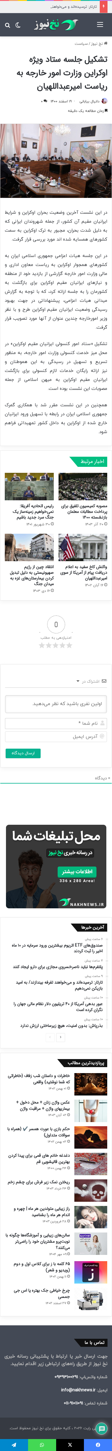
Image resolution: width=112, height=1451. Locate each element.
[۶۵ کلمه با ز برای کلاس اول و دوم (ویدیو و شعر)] (90, 1272)
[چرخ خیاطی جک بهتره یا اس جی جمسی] (90, 1299)
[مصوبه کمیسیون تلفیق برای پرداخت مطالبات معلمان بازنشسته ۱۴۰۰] (83, 486)
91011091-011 (73, 1403)
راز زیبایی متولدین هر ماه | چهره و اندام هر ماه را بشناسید (42, 1211)
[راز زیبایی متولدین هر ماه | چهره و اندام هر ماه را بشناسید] (90, 1217)
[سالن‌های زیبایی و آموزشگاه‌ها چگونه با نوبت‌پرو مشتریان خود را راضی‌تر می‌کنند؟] (90, 1243)
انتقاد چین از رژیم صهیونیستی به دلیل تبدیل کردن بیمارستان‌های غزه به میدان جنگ (32, 575)
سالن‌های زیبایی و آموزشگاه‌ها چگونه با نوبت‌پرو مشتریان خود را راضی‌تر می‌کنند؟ (38, 1241)
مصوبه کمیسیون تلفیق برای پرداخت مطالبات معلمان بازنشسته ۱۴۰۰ (84, 512)
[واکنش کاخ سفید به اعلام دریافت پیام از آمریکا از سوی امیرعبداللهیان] (83, 547)
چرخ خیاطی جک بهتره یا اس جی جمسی (42, 1293)
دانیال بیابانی (89, 101)
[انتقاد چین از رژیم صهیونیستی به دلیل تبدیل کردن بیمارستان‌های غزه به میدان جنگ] (29, 547)
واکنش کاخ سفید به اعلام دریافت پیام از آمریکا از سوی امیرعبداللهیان (83, 572)
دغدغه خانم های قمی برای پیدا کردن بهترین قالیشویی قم (39, 1158)
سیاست (81, 44)
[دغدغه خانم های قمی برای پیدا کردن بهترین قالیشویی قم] (90, 1164)
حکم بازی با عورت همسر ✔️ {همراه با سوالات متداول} (38, 1132)
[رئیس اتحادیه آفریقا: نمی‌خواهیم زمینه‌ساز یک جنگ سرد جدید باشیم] (29, 486)
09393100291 (66, 1377)
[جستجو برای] (7, 27)
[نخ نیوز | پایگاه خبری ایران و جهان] (56, 24)
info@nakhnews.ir (78, 1390)
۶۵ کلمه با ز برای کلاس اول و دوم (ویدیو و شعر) (42, 1267)
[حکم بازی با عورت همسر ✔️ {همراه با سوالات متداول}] (90, 1137)
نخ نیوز (97, 44)
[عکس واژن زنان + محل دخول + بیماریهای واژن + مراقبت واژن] (90, 1111)
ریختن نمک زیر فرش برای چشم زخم (39, 1182)
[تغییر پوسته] (18, 27)
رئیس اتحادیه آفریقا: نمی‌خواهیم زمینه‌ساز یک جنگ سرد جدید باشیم (33, 512)
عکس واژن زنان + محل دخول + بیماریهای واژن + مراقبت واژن (43, 1105)
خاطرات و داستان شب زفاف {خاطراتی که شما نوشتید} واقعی (39, 1079)
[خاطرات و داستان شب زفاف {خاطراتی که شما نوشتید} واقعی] (90, 1084)
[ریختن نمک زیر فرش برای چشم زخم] (90, 1190)
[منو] (100, 27)
